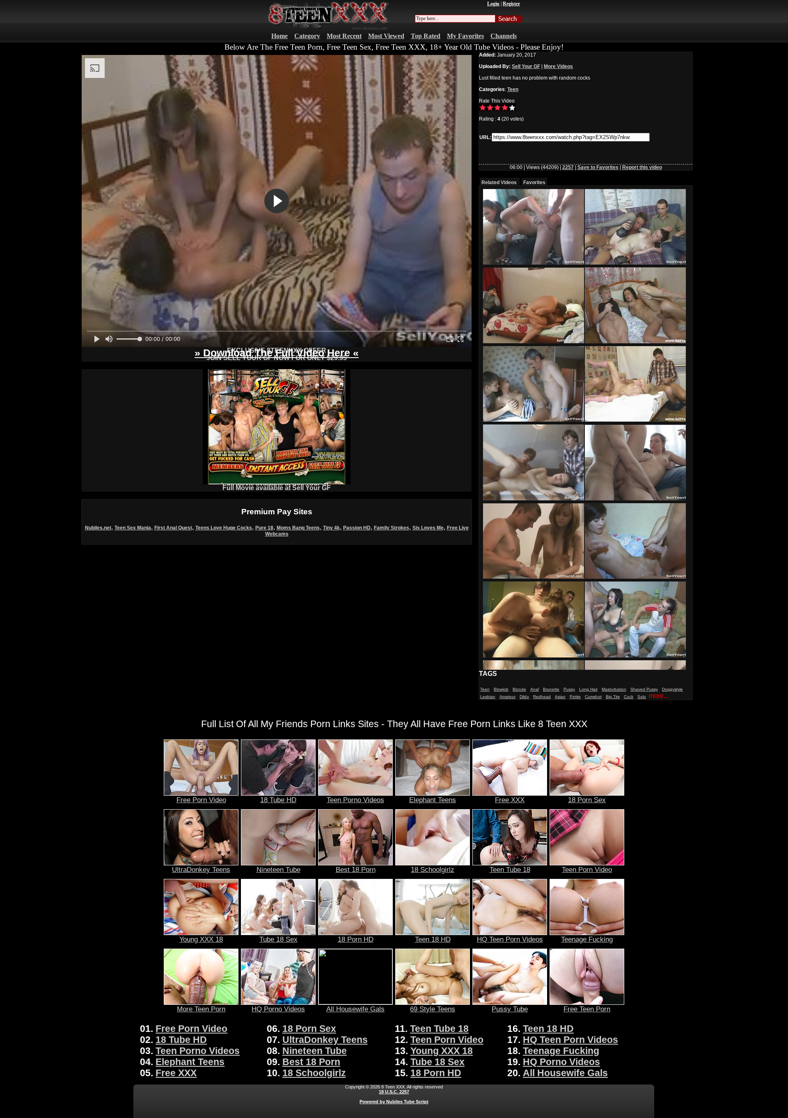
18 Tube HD (278, 800)
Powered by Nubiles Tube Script (394, 1101)
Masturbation (614, 689)
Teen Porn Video (587, 869)
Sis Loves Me (428, 528)
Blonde (519, 689)
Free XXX (510, 800)
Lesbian (487, 696)
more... (659, 695)
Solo (641, 696)
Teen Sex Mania (133, 528)
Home (279, 35)
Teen (512, 89)
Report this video (642, 167)
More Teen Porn (201, 1009)
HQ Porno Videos (278, 1009)
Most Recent (344, 35)
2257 (568, 167)
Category (307, 35)
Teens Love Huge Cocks (223, 528)
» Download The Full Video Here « (277, 352)
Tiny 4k (331, 528)
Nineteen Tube (278, 869)
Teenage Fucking (587, 939)
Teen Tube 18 (510, 869)
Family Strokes (391, 528)
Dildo (524, 696)
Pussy (569, 689)
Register (511, 4)
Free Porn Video (201, 800)
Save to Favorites (597, 167)
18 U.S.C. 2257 (394, 1091)
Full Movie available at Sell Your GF (276, 487)
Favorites (534, 182)
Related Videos (499, 182)
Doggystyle (672, 689)
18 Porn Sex (587, 800)
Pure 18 (264, 528)
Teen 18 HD (433, 939)
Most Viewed (386, 35)
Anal (534, 689)
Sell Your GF (526, 66)
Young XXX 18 (201, 939)
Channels (503, 35)
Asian (560, 696)
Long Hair (588, 689)
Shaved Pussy (644, 689)
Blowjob (501, 689)
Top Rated (425, 35)
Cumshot (593, 696)
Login (493, 4)
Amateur (507, 696)
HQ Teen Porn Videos (510, 939)
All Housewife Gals (355, 1009)
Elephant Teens (432, 800)
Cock (628, 696)
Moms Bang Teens (298, 528)
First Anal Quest (173, 528)
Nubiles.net (98, 528)
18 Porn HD (355, 939)
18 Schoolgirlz (432, 869)
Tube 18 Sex (278, 939)
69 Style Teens (432, 1009)
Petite (575, 696)
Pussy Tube (510, 1009)
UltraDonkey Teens (201, 869)
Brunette (551, 689)
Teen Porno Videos (355, 800)
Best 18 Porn (356, 869)
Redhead (542, 696)
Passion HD (357, 528)
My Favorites (465, 35)
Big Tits (613, 696)
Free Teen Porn (587, 1009)
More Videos (558, 66)
